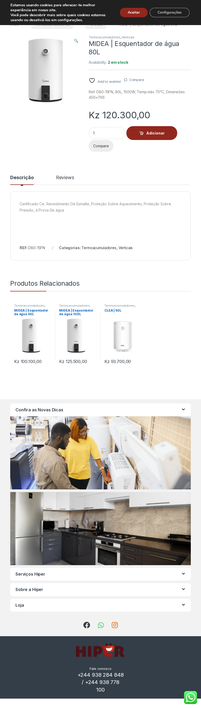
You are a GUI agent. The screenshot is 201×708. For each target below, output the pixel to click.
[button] (76, 41)
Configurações (170, 12)
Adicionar (155, 133)
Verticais (128, 37)
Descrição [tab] (22, 177)
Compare (136, 80)
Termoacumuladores (104, 37)
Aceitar (134, 12)
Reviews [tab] (65, 177)
